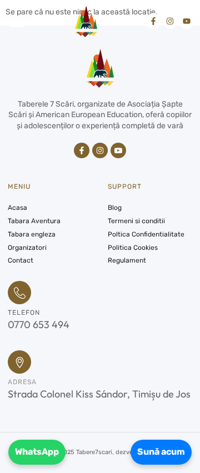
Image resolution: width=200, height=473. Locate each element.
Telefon (24, 312)
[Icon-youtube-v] (118, 150)
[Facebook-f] (153, 21)
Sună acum (161, 451)
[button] (17, 21)
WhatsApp (37, 451)
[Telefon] (19, 292)
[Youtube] (186, 21)
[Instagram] (170, 21)
